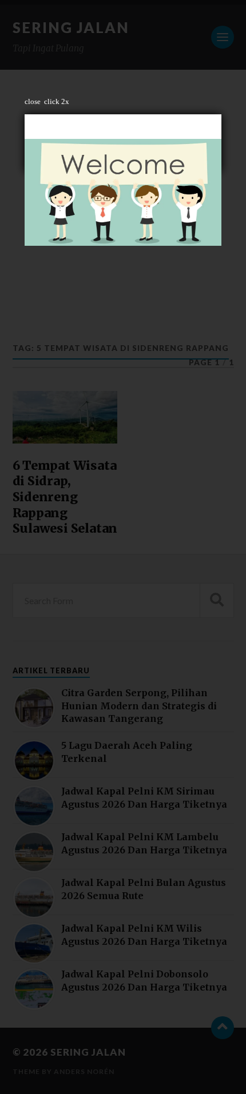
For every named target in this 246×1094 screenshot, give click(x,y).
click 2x (56, 101)
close (33, 101)
